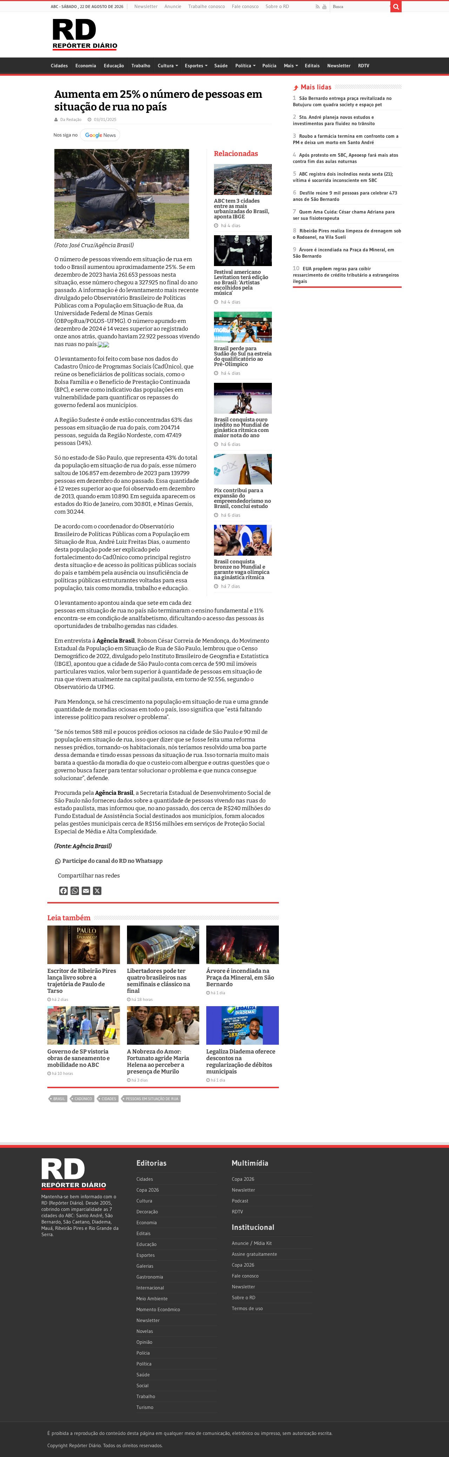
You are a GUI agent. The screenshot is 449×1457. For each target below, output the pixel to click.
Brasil (59, 1098)
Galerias (144, 1266)
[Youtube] (324, 6)
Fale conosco (245, 6)
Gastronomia (149, 1277)
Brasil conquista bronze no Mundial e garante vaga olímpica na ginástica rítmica (241, 569)
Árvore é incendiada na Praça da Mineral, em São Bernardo (240, 978)
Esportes (194, 65)
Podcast (240, 1201)
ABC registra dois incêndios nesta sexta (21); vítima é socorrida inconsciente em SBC (343, 177)
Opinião (144, 1342)
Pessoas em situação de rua (152, 1098)
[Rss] (317, 6)
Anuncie (173, 6)
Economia (85, 65)
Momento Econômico (158, 1309)
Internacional (150, 1288)
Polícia (269, 65)
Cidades (59, 65)
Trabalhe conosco (206, 6)
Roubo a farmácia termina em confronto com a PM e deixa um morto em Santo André (345, 139)
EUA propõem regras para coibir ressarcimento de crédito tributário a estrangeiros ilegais (346, 274)
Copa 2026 (147, 1190)
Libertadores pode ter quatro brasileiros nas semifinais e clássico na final (158, 981)
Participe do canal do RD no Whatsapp (112, 861)
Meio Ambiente (152, 1298)
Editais (312, 65)
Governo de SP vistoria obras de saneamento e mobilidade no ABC (78, 1058)
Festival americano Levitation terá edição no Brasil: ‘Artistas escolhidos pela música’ (241, 282)
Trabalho (141, 65)
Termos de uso (247, 1308)
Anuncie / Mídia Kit (252, 1243)
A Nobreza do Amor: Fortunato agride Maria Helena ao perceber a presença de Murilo (158, 1061)
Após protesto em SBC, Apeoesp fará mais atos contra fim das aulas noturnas (345, 158)
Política (243, 65)
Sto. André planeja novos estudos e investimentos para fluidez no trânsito (334, 120)
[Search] (396, 6)
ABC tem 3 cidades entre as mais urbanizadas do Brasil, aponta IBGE (241, 209)
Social (142, 1385)
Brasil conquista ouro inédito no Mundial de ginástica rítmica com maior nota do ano (241, 427)
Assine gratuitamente (254, 1254)
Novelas (144, 1331)
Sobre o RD (277, 6)
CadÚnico (83, 1098)
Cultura (166, 65)
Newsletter (146, 6)
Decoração (147, 1211)
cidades (109, 1098)
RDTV (363, 65)
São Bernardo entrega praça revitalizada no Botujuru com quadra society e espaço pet (342, 101)
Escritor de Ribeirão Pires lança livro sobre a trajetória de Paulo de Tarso (81, 981)
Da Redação (70, 119)
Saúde (221, 65)
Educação (114, 65)
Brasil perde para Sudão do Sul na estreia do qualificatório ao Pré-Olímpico (243, 356)
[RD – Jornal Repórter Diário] (85, 33)
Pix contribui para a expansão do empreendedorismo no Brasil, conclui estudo (242, 498)
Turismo (144, 1407)
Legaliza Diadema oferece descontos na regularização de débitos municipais (240, 1061)
